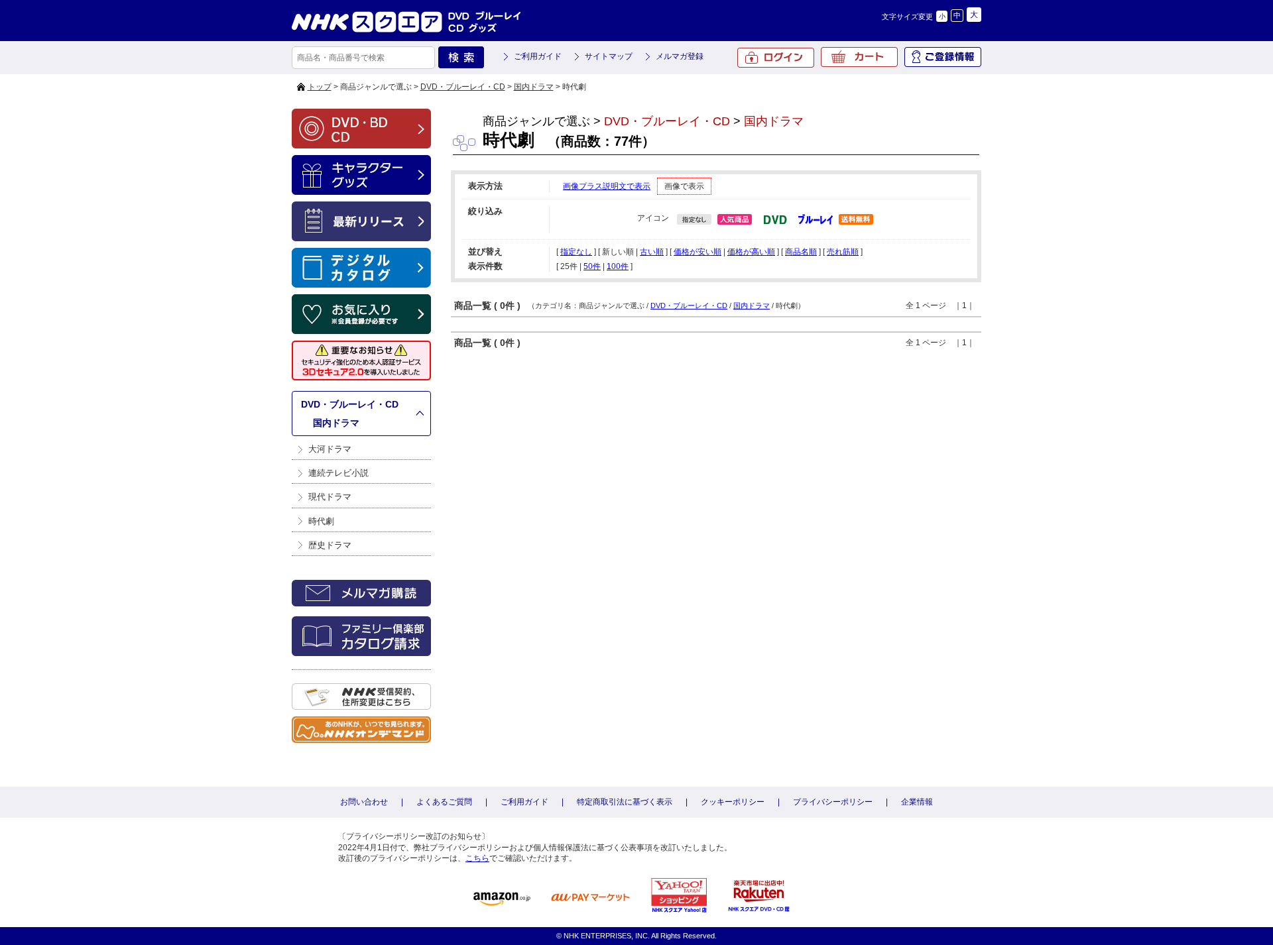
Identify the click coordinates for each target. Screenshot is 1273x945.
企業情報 (917, 801)
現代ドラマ (329, 497)
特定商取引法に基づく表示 (624, 801)
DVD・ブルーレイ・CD (462, 86)
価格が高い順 (751, 251)
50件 (592, 266)
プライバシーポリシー (833, 801)
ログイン (775, 57)
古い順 (652, 251)
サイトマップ (609, 56)
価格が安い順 (697, 251)
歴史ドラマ (329, 545)
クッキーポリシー (732, 801)
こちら (477, 858)
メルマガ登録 (679, 56)
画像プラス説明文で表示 (606, 186)
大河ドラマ (329, 449)
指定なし (576, 251)
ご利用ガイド (538, 56)
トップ (320, 86)
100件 (618, 266)
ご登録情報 (942, 57)
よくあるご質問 (444, 801)
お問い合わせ (364, 801)
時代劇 (321, 521)
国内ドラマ (534, 86)
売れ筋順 (843, 251)
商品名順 (801, 251)
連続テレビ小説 (338, 473)
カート (859, 57)
